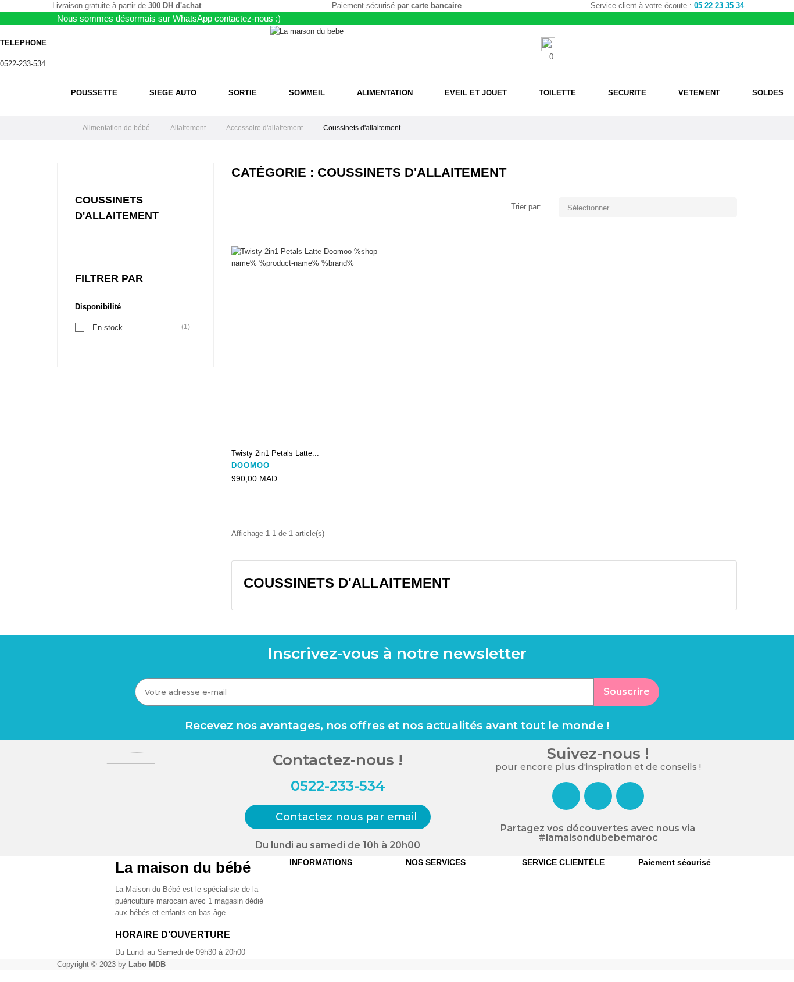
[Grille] (238, 208)
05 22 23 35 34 (719, 5)
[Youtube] (630, 796)
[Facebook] (566, 796)
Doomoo (250, 465)
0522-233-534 (22, 63)
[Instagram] (598, 796)
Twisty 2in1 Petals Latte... (275, 453)
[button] (338, 817)
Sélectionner (649, 207)
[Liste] (256, 208)
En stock (107, 327)
